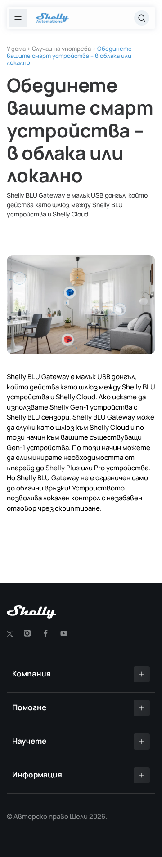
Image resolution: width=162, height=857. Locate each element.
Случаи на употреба (61, 48)
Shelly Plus (62, 468)
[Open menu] (18, 18)
